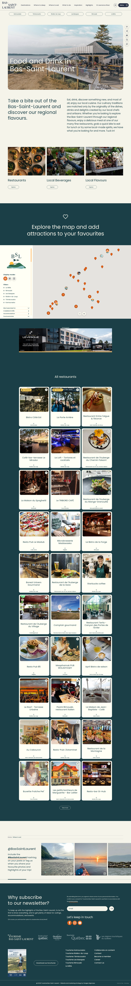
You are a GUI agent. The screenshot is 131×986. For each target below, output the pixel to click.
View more (65, 808)
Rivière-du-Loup (56, 14)
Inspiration (78, 5)
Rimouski (94, 14)
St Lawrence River (103, 5)
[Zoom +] (84, 314)
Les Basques (75, 14)
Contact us (99, 963)
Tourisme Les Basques (75, 959)
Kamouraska (17, 14)
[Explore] (26, 161)
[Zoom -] (80, 314)
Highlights (89, 5)
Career (97, 959)
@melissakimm (90, 861)
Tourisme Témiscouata (76, 956)
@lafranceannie (57, 861)
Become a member (102, 956)
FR (115, 5)
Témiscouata (37, 14)
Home (10, 837)
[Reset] (28, 284)
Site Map (126, 983)
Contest (97, 953)
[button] (50, 306)
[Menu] (123, 5)
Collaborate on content (104, 950)
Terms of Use (120, 983)
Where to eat (54, 5)
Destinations (25, 5)
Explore (13, 187)
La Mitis (113, 14)
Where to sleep (39, 5)
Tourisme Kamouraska (75, 950)
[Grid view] (10, 278)
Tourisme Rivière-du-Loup (77, 953)
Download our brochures (46, 963)
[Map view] (5, 278)
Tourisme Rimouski (74, 963)
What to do (66, 5)
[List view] (14, 278)
